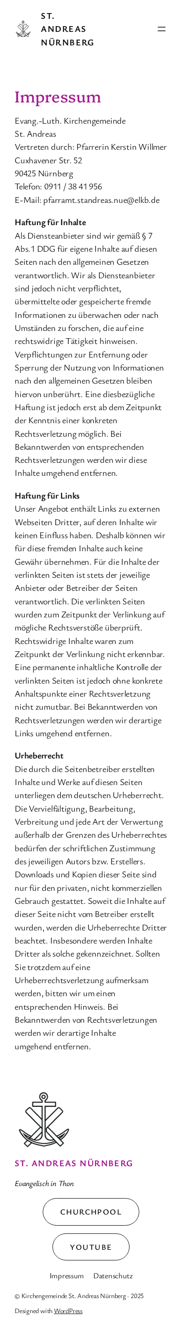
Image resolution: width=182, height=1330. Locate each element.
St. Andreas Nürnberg (68, 29)
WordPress (68, 1310)
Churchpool (91, 1211)
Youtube (91, 1247)
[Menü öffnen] (161, 29)
